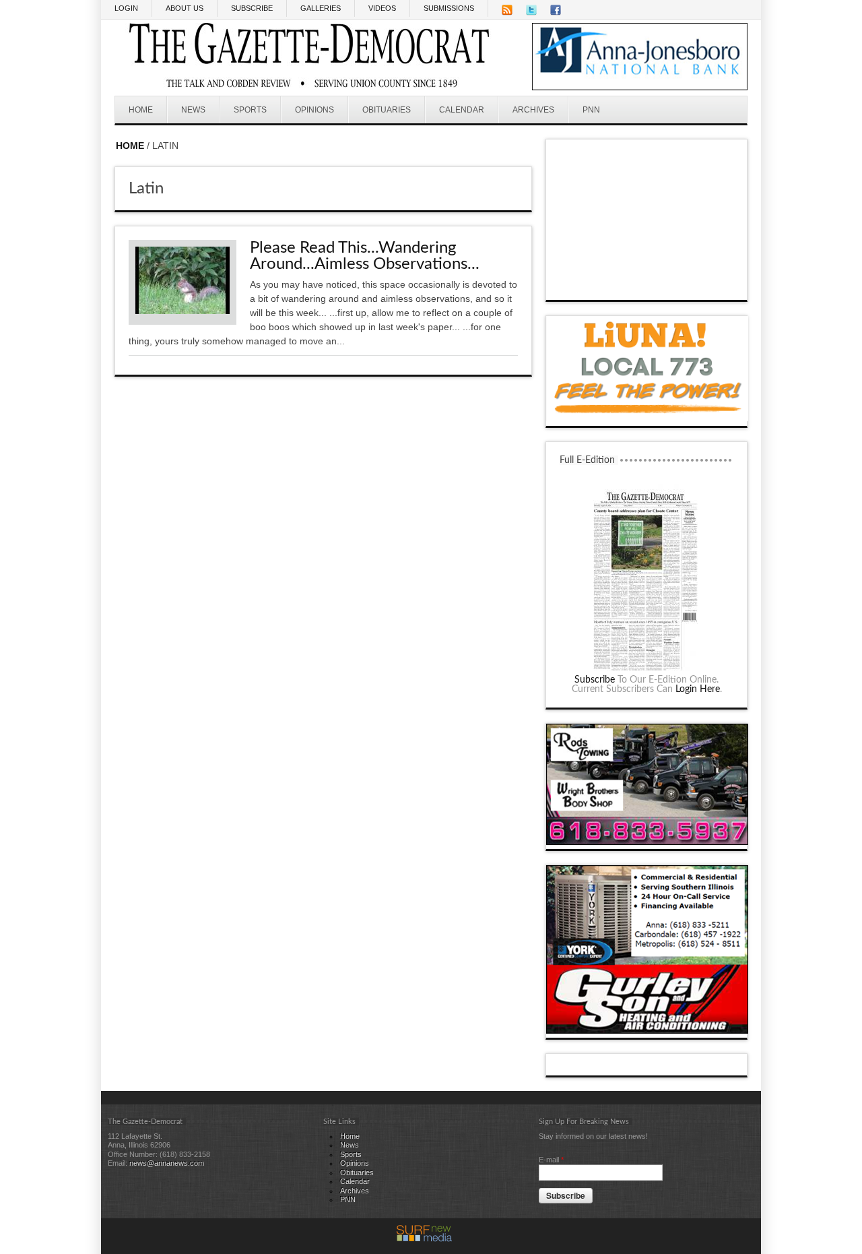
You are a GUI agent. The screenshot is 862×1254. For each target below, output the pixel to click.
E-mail (551, 1160)
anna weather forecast (647, 286)
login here (697, 689)
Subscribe (594, 680)
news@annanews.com (166, 1163)
